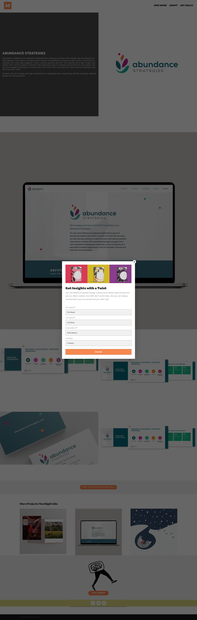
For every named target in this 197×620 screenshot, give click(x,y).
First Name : (70, 307)
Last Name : (70, 318)
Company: (69, 338)
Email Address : (71, 328)
